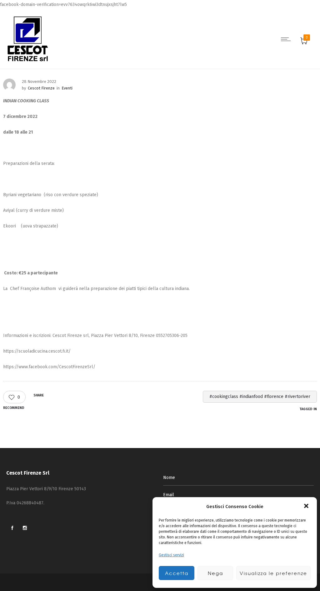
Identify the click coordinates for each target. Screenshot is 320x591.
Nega (215, 573)
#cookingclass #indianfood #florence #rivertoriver (259, 396)
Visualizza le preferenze (273, 573)
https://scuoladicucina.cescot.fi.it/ (37, 351)
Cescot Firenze (41, 88)
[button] (307, 506)
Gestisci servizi (171, 555)
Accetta (176, 573)
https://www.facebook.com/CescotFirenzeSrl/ (49, 366)
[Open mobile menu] (287, 39)
